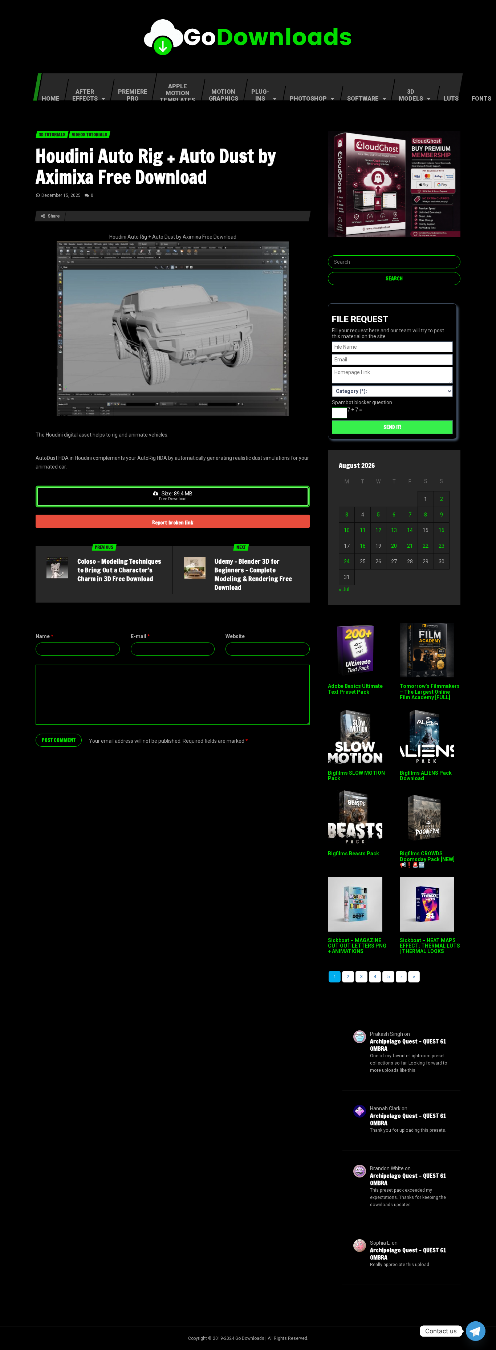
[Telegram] (475, 1331)
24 (347, 561)
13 (394, 530)
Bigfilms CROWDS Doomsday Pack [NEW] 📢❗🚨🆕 (427, 859)
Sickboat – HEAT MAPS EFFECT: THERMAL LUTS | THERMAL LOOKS (430, 945)
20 (394, 546)
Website (235, 636)
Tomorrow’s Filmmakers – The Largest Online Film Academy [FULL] (430, 691)
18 (363, 546)
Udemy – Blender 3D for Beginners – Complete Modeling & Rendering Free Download (253, 574)
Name (44, 636)
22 (425, 546)
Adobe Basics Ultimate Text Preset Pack (355, 688)
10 (347, 530)
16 (441, 530)
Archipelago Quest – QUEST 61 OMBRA (408, 1045)
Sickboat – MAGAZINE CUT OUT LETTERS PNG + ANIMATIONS (357, 945)
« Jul (344, 589)
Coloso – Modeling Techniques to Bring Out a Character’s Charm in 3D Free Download (119, 569)
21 (410, 546)
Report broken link (172, 522)
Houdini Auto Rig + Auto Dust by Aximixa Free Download (156, 166)
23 (441, 546)
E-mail (140, 636)
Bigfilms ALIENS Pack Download (426, 775)
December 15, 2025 (61, 195)
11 (363, 530)
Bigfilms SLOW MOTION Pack (356, 775)
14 (410, 530)
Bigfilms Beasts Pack (353, 853)
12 (378, 530)
